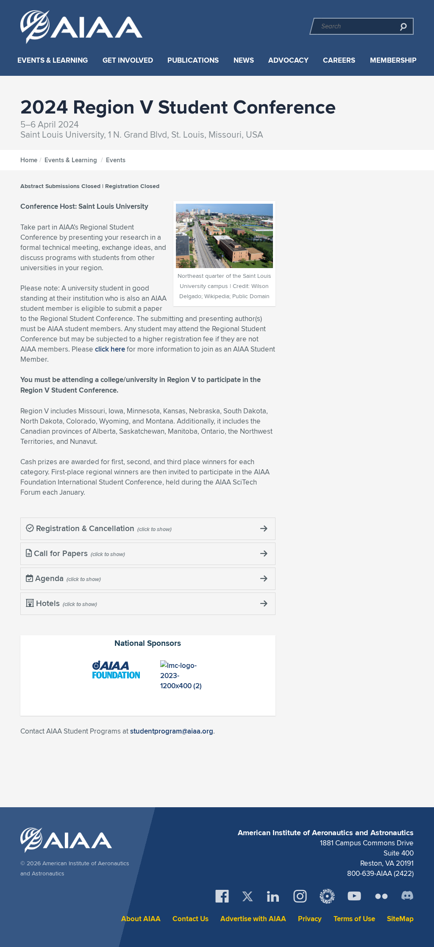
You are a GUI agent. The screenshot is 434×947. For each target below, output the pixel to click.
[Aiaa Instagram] (300, 896)
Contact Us (190, 919)
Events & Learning (52, 60)
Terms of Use (354, 919)
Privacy (310, 919)
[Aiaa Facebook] (222, 896)
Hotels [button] (47, 603)
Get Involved (128, 60)
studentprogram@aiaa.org (171, 731)
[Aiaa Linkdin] (273, 896)
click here (110, 349)
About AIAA (141, 919)
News (244, 60)
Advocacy (288, 60)
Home (28, 160)
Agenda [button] (48, 578)
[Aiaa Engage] (327, 896)
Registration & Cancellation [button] (84, 528)
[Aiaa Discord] (407, 896)
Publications (193, 60)
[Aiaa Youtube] (354, 896)
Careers (339, 60)
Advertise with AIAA (253, 919)
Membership (393, 60)
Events (115, 160)
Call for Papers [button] (60, 553)
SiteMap (400, 919)
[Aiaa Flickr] (381, 896)
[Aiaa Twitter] (247, 896)
